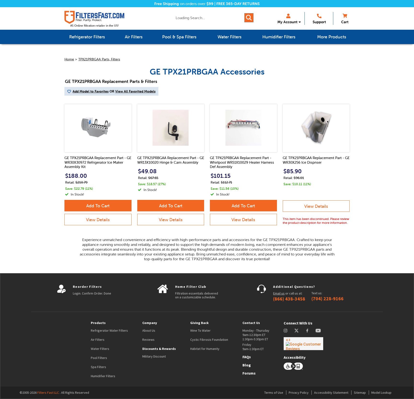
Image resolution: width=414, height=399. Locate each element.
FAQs (246, 356)
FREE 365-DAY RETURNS (238, 3)
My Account (287, 22)
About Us (148, 330)
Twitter (296, 330)
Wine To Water (200, 330)
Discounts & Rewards (159, 349)
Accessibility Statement (331, 392)
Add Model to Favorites (91, 91)
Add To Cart (97, 205)
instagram (285, 330)
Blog (246, 365)
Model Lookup (381, 392)
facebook (307, 330)
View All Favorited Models (135, 91)
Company (149, 323)
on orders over (183, 3)
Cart (344, 22)
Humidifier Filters (103, 376)
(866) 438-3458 (289, 298)
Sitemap (360, 392)
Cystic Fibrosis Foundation (209, 339)
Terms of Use (273, 392)
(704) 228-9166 (327, 298)
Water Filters (100, 349)
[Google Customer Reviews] (303, 343)
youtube (318, 330)
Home (69, 59)
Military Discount (154, 356)
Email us (279, 293)
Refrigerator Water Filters (109, 330)
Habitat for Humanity (204, 349)
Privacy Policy (299, 392)
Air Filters (97, 339)
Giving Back (199, 323)
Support (319, 22)
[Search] (248, 17)
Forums (249, 373)
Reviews (148, 339)
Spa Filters (98, 367)
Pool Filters (99, 358)
